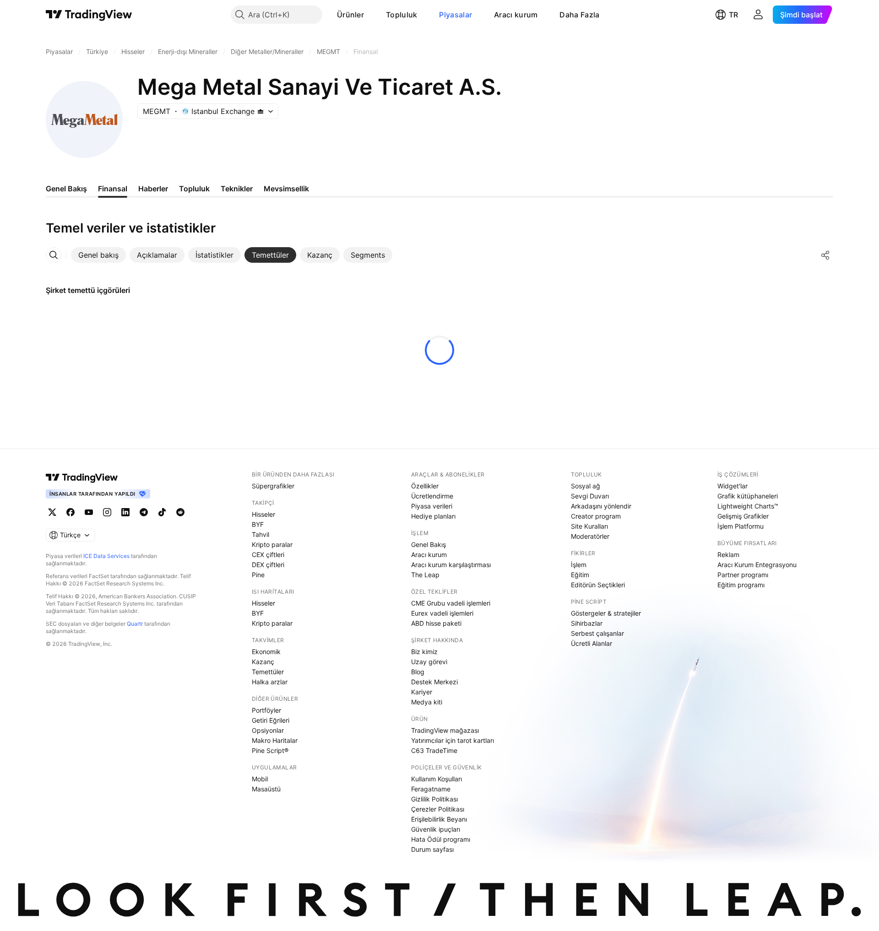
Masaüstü (266, 789)
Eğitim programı (741, 585)
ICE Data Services (106, 555)
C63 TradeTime (434, 750)
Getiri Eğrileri (270, 720)
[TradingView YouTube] (88, 512)
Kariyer (421, 692)
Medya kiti (426, 702)
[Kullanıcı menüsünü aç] (758, 14)
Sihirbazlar (586, 623)
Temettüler (268, 672)
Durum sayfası (432, 849)
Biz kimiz (424, 651)
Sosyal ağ (585, 486)
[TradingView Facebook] (70, 512)
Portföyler (266, 710)
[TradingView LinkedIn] (125, 512)
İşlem (578, 564)
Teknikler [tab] (237, 188)
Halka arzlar (270, 682)
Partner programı (742, 575)
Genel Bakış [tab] (66, 188)
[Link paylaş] (825, 255)
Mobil (260, 779)
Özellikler (425, 486)
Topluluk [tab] (194, 188)
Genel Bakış (428, 544)
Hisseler (263, 514)
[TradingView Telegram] (143, 512)
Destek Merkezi (434, 682)
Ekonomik (266, 651)
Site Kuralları (589, 526)
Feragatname (430, 789)
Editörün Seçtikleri (598, 585)
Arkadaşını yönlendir (601, 506)
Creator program (596, 516)
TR (733, 14)
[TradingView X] (52, 512)
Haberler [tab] (153, 188)
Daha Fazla (579, 14)
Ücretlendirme (432, 496)
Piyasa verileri (431, 506)
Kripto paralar (272, 544)
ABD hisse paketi (436, 623)
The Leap (425, 575)
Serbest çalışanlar (597, 633)
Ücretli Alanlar (591, 643)
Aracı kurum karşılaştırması (451, 564)
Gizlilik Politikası (434, 799)
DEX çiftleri (268, 564)
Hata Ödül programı (440, 839)
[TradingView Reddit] (180, 512)
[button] (371, 14)
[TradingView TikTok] (162, 512)
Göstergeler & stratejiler (606, 613)
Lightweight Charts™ (747, 506)
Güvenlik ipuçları (435, 829)
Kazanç (263, 662)
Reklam (728, 554)
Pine (258, 575)
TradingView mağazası (445, 730)
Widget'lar (732, 486)
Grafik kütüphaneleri (747, 496)
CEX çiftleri (268, 554)
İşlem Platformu (740, 526)
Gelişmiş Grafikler (743, 516)
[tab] (98, 255)
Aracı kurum (515, 14)
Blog (417, 672)
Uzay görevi (429, 662)
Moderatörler (590, 536)
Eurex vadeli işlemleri (442, 613)
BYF (258, 524)
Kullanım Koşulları (436, 779)
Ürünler (350, 14)
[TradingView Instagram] (107, 512)
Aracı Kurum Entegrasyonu (757, 564)
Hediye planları (433, 516)
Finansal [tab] (112, 188)
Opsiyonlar (268, 730)
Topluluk (401, 14)
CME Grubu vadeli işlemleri (450, 603)
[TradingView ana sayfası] (89, 14)
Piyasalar (455, 14)
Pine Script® (270, 750)
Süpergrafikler (273, 486)
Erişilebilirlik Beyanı (439, 819)
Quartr (135, 623)
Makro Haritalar (275, 740)
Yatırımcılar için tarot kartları (452, 740)
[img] (260, 111)
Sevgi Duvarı (590, 496)
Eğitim (580, 575)
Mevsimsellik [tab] (286, 188)
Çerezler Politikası (437, 809)
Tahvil (260, 534)
